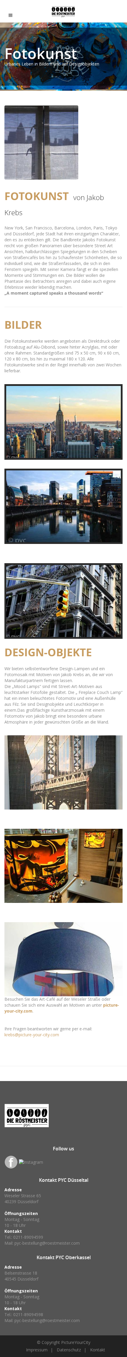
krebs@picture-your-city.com (31, 1034)
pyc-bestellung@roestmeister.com (47, 1243)
